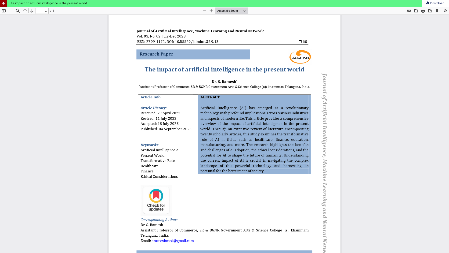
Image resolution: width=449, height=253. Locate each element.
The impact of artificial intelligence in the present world (48, 3)
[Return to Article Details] (3, 3)
